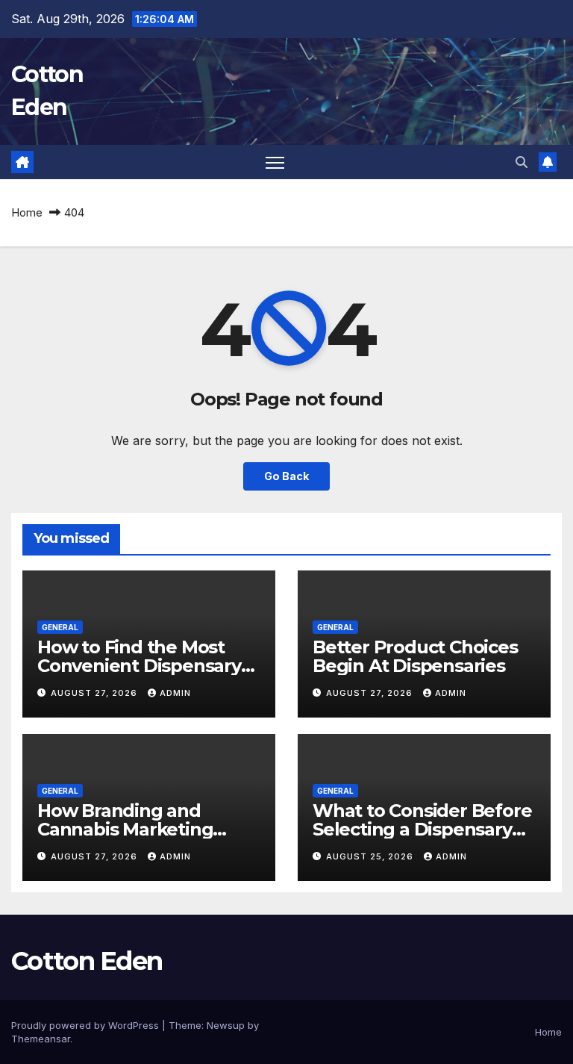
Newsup (226, 1025)
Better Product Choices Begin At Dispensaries (415, 656)
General (60, 627)
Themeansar (40, 1039)
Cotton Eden (86, 961)
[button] (521, 162)
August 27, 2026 (95, 693)
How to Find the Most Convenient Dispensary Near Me (139, 665)
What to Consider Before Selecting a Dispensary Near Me (422, 829)
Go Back (286, 476)
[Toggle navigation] (275, 162)
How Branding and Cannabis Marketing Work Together (125, 829)
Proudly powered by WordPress (86, 1025)
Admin (175, 693)
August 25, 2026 (371, 856)
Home (27, 212)
